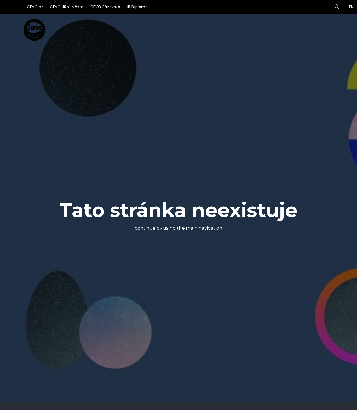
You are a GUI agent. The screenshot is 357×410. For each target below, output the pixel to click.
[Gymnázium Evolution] (34, 30)
